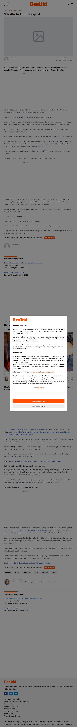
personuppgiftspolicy (48, 372)
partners (30, 341)
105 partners (40, 387)
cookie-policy (35, 372)
